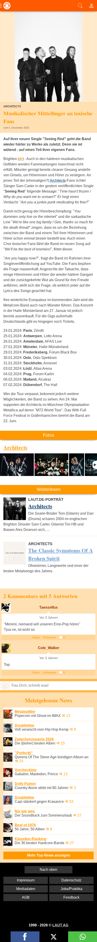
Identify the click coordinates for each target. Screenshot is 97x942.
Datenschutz (71, 880)
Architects (58, 180)
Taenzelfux (48, 607)
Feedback (71, 897)
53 (71, 801)
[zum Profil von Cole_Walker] (6, 648)
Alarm (36, 637)
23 (21, 761)
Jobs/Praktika (71, 889)
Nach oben (48, 869)
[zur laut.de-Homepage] (5, 5)
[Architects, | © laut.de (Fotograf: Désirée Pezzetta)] (17, 464)
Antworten (49, 637)
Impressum (26, 880)
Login (91, 5)
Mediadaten (25, 889)
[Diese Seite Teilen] (25, 936)
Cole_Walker (48, 648)
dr (21, 159)
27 (79, 815)
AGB (26, 897)
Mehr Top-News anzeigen (48, 855)
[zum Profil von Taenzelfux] (6, 607)
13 (68, 716)
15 (63, 743)
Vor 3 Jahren (48, 617)
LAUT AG (60, 925)
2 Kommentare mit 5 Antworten (40, 596)
